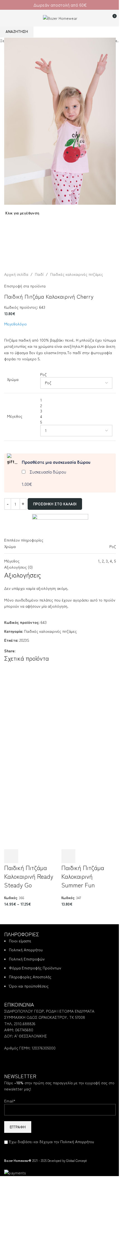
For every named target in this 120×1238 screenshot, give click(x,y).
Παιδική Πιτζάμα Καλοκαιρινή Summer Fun (82, 876)
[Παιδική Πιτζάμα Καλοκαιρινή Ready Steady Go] (31, 712)
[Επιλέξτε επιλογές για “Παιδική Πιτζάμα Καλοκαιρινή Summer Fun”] (68, 856)
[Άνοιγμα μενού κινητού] (6, 18)
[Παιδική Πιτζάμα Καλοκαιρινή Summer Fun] (88, 712)
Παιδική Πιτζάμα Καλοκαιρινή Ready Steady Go (28, 876)
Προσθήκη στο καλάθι (54, 503)
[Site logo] (60, 17)
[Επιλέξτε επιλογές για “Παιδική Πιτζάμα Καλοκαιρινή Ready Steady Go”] (11, 856)
